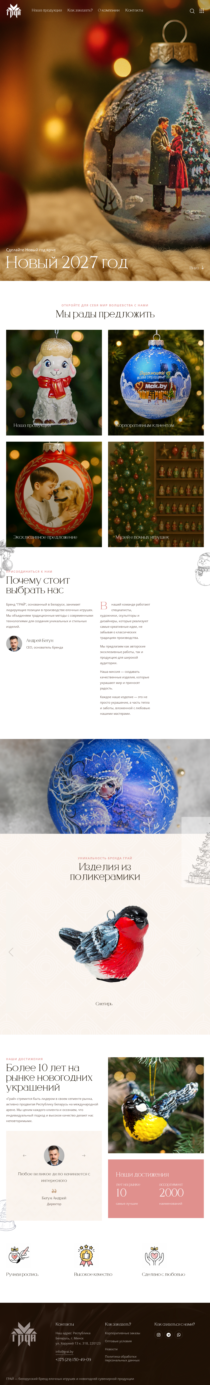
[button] (27, 1155)
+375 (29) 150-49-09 (73, 1360)
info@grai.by (64, 1351)
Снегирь (104, 1004)
